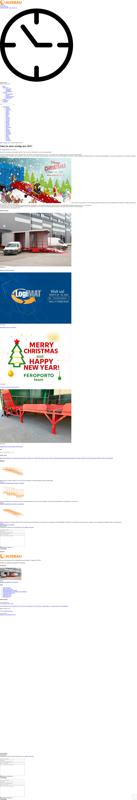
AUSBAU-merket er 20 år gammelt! (104, 458)
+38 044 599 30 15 (55, 606)
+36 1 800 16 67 (29, 606)
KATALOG (5, 87)
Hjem (4, 86)
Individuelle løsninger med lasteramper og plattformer (15, 591)
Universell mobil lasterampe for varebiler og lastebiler (12, 483)
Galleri (4, 99)
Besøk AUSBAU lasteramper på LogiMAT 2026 (8, 327)
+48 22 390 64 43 (4, 6)
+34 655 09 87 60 (64, 606)
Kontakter (5, 101)
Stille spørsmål (4, 753)
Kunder (7, 95)
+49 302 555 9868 (4, 7)
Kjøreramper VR (6, 596)
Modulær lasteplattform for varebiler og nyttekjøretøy (12, 504)
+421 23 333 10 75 (37, 606)
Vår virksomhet (9, 94)
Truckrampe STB (7, 594)
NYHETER (5, 100)
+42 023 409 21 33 (46, 606)
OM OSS (5, 92)
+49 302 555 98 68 (12, 606)
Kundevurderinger (10, 96)
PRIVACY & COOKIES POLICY (8, 614)
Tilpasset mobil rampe (8, 589)
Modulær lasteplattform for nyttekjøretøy (7, 270)
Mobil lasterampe (7, 587)
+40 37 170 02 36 (21, 606)
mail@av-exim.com (29, 527)
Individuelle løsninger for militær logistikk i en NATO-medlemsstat (11, 446)
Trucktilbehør (9, 91)
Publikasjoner (9, 97)
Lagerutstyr (8, 90)
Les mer (2, 481)
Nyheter (5, 142)
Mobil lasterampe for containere (7, 524)
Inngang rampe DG (7, 595)
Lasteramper (8, 88)
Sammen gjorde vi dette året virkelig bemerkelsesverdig (53, 458)
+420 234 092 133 (13, 7)
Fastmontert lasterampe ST (9, 593)
